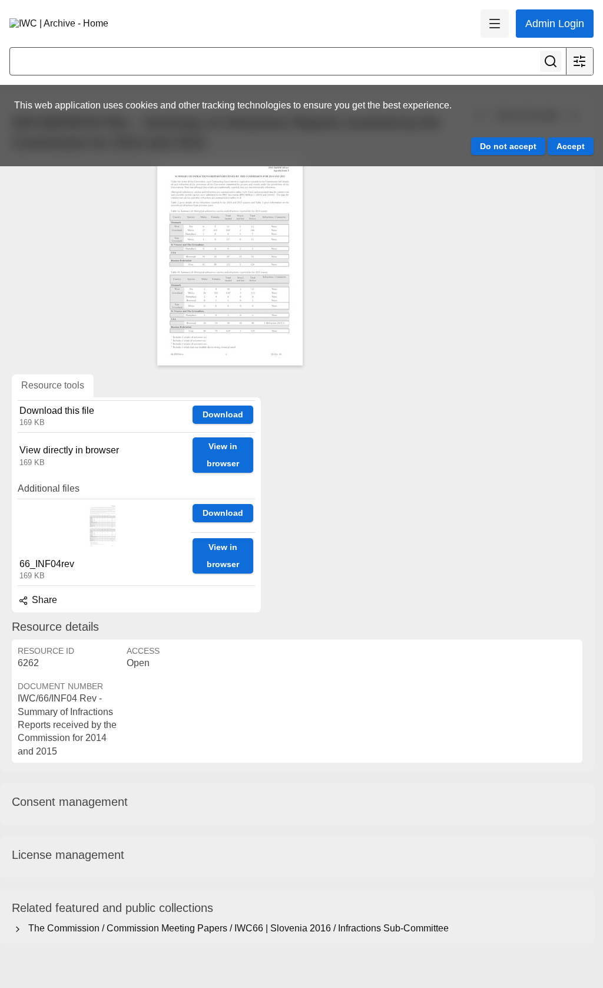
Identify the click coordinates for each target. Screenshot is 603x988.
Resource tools (52, 385)
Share (43, 600)
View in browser (223, 455)
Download (223, 414)
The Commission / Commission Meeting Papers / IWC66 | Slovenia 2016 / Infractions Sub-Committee (236, 928)
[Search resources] (550, 61)
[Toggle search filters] (579, 61)
